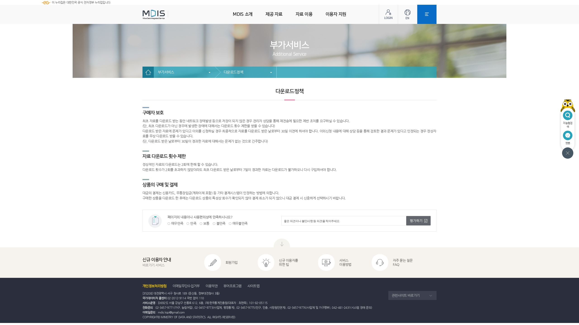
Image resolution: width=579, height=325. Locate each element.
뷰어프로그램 (232, 286)
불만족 (220, 223)
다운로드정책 (233, 72)
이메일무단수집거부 (186, 286)
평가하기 (416, 221)
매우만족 (177, 223)
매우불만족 (240, 223)
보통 (206, 223)
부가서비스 (166, 72)
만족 (193, 223)
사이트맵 (253, 286)
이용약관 (212, 286)
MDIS (165, 14)
